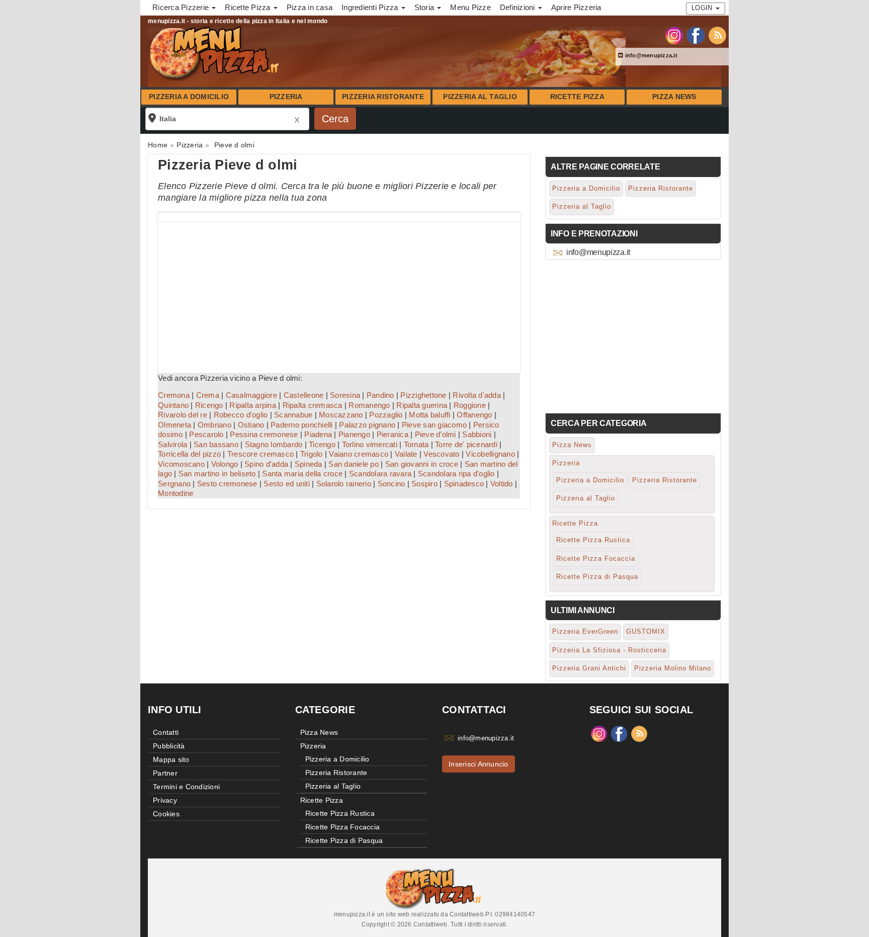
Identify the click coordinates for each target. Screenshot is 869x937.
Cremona (174, 395)
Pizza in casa (309, 7)
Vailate (406, 454)
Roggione (470, 405)
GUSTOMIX (645, 631)
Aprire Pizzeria (576, 7)
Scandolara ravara (380, 473)
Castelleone (304, 395)
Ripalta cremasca (312, 405)
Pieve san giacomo (434, 424)
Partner (165, 773)
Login (703, 8)
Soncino (391, 483)
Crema (207, 395)
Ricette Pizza (577, 97)
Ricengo (209, 405)
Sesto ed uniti (287, 483)
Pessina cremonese (264, 434)
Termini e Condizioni (186, 787)
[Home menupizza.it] (215, 52)
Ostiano (251, 424)
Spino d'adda (266, 464)
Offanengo (474, 414)
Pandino (380, 395)
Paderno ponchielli (302, 424)
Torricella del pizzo (189, 454)
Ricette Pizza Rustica (593, 540)
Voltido (501, 483)
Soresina (345, 395)
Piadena (318, 434)
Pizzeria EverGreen (585, 631)
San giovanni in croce (421, 464)
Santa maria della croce (302, 473)
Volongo (224, 464)
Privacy (165, 800)
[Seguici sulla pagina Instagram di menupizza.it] (674, 35)
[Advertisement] (339, 292)
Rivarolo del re (182, 414)
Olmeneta (174, 424)
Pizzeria (286, 97)
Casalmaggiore (251, 395)
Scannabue (293, 414)
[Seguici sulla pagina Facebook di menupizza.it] (696, 35)
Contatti (166, 732)
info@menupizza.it (650, 55)
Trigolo (311, 454)
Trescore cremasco (260, 454)
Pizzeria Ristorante (383, 97)
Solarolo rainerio (343, 483)
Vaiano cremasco (358, 454)
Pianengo (354, 434)
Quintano (173, 405)
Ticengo (322, 444)
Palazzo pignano (367, 424)
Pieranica (392, 434)
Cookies (166, 814)
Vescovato (441, 454)
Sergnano (174, 483)
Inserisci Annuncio (478, 764)
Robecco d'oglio (241, 414)
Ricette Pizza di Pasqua (597, 576)
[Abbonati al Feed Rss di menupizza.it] (717, 35)
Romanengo (369, 405)
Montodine (175, 493)
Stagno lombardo (274, 444)
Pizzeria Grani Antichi (589, 668)
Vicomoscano (181, 464)
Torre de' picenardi (466, 444)
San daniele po (353, 464)
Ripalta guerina (421, 405)
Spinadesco (464, 483)
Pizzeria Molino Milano (672, 668)
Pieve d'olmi (435, 434)
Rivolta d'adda (477, 395)
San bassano (216, 444)
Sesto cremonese (227, 483)
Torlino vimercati (369, 444)
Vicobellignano (490, 454)
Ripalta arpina (252, 405)
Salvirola (172, 444)
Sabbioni (476, 434)
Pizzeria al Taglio (480, 97)
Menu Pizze (470, 7)
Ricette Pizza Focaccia (595, 558)
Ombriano (214, 424)
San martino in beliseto (217, 473)
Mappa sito (171, 759)
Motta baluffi (429, 414)
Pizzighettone (423, 395)
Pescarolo (206, 434)
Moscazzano (341, 414)
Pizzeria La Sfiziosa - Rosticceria (609, 650)
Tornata (416, 444)
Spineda (308, 464)
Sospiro (424, 483)
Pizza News (674, 97)
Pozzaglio (385, 414)
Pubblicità (169, 746)
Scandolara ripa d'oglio (456, 473)
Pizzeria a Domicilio (189, 97)
